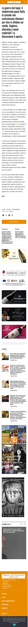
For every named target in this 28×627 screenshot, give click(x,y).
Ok (14, 624)
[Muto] (20, 515)
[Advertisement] (14, 255)
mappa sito (5, 608)
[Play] (3, 515)
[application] (13, 497)
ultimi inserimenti (15, 209)
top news (9, 209)
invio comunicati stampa (8, 601)
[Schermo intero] (22, 515)
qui (9, 85)
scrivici (3, 597)
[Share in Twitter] (6, 215)
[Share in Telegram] (9, 215)
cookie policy (5, 604)
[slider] (12, 515)
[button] (2, 2)
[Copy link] (12, 215)
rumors (3, 209)
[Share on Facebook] (3, 215)
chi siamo (4, 594)
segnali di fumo (14, 360)
